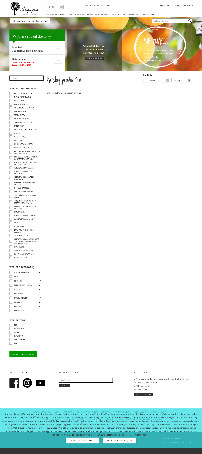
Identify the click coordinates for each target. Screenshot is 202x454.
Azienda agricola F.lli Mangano (24, 178)
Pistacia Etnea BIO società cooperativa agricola (25, 158)
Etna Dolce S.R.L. (21, 247)
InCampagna (24, 9)
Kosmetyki (18, 293)
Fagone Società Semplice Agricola (25, 207)
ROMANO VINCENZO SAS (23, 254)
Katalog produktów (34, 21)
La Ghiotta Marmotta (23, 144)
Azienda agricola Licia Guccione (24, 172)
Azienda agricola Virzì (24, 168)
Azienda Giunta (21, 104)
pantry (17, 343)
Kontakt (109, 5)
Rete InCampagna (21, 118)
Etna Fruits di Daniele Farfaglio (23, 231)
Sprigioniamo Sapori (23, 122)
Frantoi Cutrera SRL (23, 147)
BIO (15, 325)
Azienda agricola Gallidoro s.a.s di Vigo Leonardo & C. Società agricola (26, 241)
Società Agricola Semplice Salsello (26, 196)
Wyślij (64, 386)
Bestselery (148, 14)
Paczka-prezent (131, 14)
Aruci (16, 222)
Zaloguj (177, 5)
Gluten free (19, 339)
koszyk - (188, 5)
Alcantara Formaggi (23, 191)
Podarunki (19, 302)
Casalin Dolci (20, 137)
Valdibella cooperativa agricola (24, 183)
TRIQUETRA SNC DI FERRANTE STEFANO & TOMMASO (26, 202)
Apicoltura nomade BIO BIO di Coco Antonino (27, 152)
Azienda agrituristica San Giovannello (25, 163)
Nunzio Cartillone (22, 97)
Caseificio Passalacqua (24, 219)
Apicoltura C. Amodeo (24, 108)
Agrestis (18, 140)
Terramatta (19, 115)
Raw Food (18, 336)
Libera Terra (19, 212)
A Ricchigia (19, 226)
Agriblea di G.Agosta (23, 93)
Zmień (58, 48)
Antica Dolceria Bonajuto (26, 129)
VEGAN (17, 332)
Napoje (115, 14)
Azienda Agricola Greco (25, 215)
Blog (86, 5)
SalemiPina (19, 126)
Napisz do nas (144, 394)
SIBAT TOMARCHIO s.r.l (23, 250)
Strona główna (19, 21)
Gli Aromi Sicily (20, 111)
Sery (69, 14)
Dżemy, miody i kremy (98, 14)
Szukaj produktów (23, 354)
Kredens (79, 14)
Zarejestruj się (163, 5)
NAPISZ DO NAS (94, 58)
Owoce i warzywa (55, 14)
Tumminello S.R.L (21, 235)
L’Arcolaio (19, 100)
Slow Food (19, 328)
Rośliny (17, 306)
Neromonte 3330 (21, 188)
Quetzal (17, 133)
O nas (96, 5)
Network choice (21, 257)
